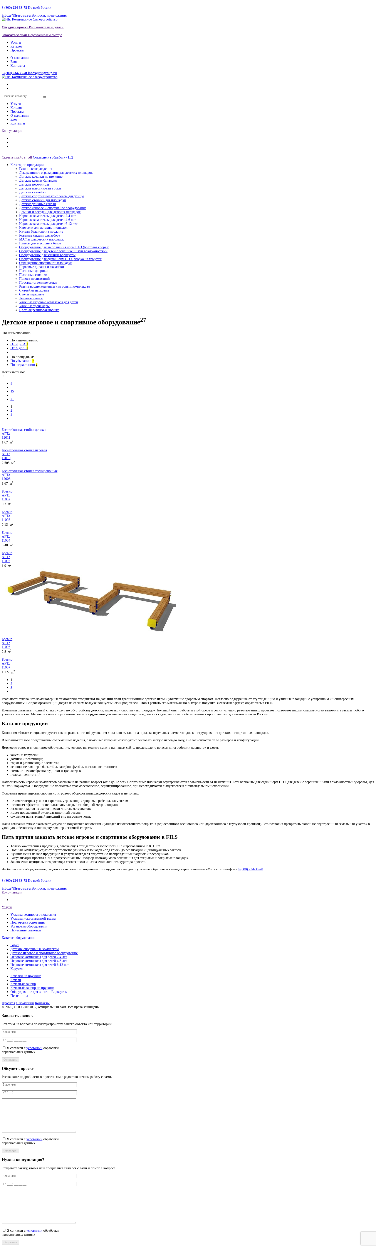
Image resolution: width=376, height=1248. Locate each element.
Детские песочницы (34, 184)
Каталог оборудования (18, 937)
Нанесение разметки (25, 930)
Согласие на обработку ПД (53, 157)
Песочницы (19, 995)
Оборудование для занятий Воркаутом (38, 992)
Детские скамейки (32, 192)
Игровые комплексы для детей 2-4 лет (47, 216)
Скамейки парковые (34, 290)
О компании (19, 58)
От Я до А (19, 344)
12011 (6, 437)
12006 (6, 479)
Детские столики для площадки (42, 200)
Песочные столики (33, 274)
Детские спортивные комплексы (34, 949)
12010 (6, 458)
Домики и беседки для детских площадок (50, 212)
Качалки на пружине (25, 976)
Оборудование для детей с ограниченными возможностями (63, 251)
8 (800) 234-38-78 (250, 869)
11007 (6, 667)
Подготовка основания (27, 922)
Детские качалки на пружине (40, 176)
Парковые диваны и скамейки (41, 267)
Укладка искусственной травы (33, 918)
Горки (14, 945)
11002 (6, 499)
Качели (15, 980)
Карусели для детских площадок (43, 227)
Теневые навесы (31, 298)
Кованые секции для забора (39, 235)
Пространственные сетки (38, 282)
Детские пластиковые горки (40, 188)
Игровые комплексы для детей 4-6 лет (47, 220)
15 (12, 391)
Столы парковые (31, 294)
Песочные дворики (33, 271)
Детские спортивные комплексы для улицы (51, 196)
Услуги (15, 42)
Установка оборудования (28, 926)
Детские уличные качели (37, 204)
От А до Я (19, 348)
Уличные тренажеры (34, 306)
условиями (34, 1048)
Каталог (16, 46)
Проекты (17, 50)
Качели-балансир (23, 984)
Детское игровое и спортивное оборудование (52, 208)
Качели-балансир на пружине (41, 231)
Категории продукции (27, 165)
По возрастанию (23, 365)
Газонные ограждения (35, 168)
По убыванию (22, 361)
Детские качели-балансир (38, 180)
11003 (6, 520)
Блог (13, 61)
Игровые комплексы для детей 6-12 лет (48, 223)
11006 (6, 647)
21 (12, 399)
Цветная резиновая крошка (39, 310)
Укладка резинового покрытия (33, 914)
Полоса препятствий (34, 278)
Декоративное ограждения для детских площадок (56, 172)
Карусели (17, 968)
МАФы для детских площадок (41, 239)
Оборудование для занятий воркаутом (47, 255)
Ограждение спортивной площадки (45, 263)
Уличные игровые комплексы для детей (48, 302)
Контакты (17, 65)
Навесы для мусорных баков (40, 243)
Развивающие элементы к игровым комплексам (54, 286)
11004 (6, 540)
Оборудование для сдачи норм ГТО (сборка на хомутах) (60, 259)
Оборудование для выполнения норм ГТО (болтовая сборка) (64, 247)
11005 (6, 561)
